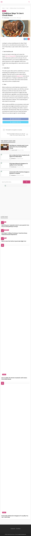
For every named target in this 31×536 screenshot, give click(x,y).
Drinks (4, 237)
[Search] (29, 2)
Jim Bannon (13, 158)
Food (4, 221)
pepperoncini (20, 76)
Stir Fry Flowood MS (10, 56)
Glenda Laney (13, 166)
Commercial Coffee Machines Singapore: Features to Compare (19, 172)
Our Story (18, 528)
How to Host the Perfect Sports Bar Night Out (13, 241)
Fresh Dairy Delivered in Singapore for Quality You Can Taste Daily (18, 164)
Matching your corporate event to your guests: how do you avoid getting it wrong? (18, 147)
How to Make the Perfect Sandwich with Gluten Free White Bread (19, 156)
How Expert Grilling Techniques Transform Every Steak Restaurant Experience (14, 233)
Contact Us (13, 528)
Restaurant (5, 229)
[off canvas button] (1, 2)
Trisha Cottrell (14, 150)
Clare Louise (6, 17)
